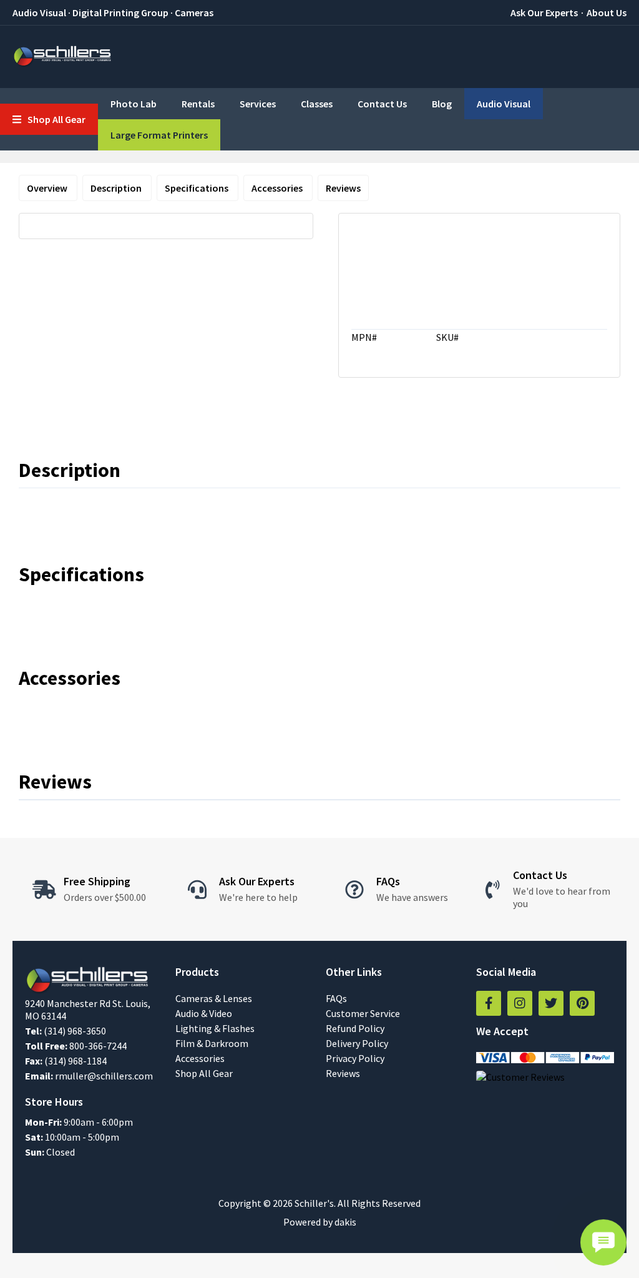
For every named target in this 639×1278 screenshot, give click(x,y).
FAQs (336, 998)
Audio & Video (203, 1013)
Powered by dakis (319, 1222)
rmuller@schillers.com (104, 1075)
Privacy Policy (355, 1058)
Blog (442, 103)
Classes (317, 103)
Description (117, 188)
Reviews (343, 188)
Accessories (278, 188)
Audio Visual (503, 103)
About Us (607, 12)
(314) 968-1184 (75, 1060)
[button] (49, 119)
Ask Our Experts (544, 12)
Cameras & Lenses (213, 998)
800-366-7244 (98, 1046)
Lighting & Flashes (215, 1028)
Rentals (198, 103)
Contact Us (382, 103)
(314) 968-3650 (75, 1031)
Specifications (197, 188)
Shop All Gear (204, 1073)
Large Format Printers (159, 135)
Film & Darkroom (211, 1043)
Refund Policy (355, 1028)
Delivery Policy (357, 1043)
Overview (48, 188)
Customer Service (363, 1013)
